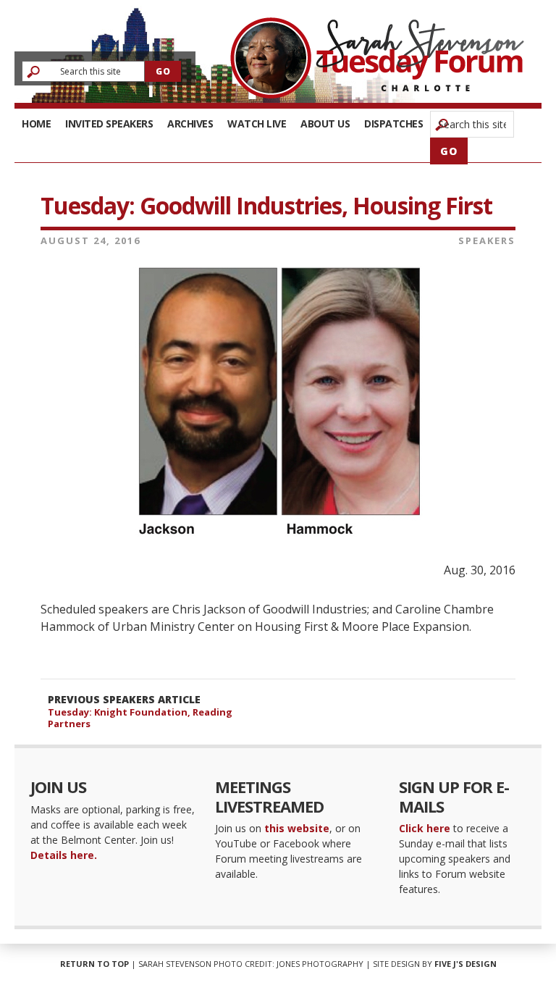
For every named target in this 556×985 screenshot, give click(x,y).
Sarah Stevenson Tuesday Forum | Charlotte (377, 57)
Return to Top (94, 963)
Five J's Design (465, 963)
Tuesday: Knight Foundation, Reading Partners (140, 718)
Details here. (63, 855)
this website (296, 828)
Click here (424, 828)
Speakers (486, 240)
